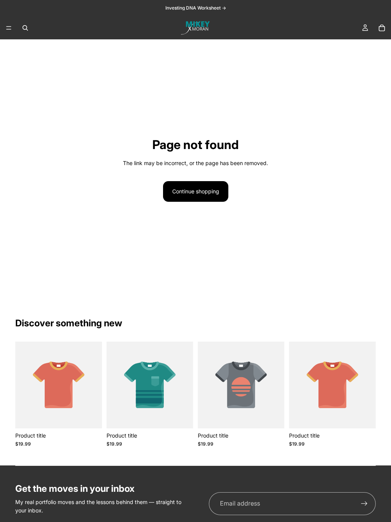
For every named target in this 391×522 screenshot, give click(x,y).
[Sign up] (364, 504)
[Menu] (9, 28)
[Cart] (381, 27)
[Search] (25, 27)
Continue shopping (195, 191)
